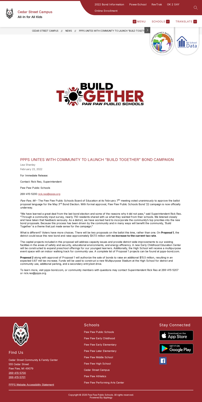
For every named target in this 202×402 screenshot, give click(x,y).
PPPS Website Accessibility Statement (31, 384)
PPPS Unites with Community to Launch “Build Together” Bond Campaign (123, 30)
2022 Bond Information (109, 4)
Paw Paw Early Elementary (100, 344)
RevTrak (157, 4)
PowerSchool (138, 4)
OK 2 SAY (173, 4)
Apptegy (107, 397)
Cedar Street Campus (45, 30)
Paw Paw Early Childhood (99, 338)
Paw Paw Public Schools (99, 332)
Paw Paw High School (97, 363)
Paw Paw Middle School (98, 357)
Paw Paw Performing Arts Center (104, 382)
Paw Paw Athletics (95, 376)
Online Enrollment (106, 10)
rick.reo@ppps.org (49, 194)
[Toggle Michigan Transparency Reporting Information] (147, 30)
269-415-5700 (17, 372)
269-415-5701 (17, 377)
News (68, 30)
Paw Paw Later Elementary (100, 351)
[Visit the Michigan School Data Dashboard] (187, 41)
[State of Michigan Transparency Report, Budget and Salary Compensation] (162, 41)
